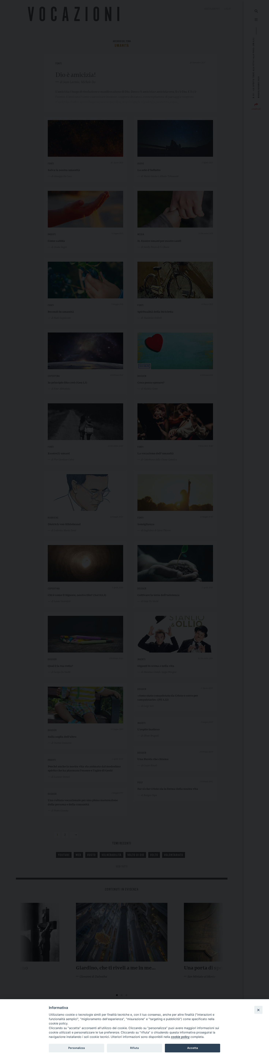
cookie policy (180, 1037)
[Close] (258, 1010)
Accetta (192, 1048)
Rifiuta (134, 1048)
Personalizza (76, 1048)
